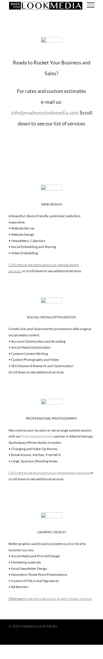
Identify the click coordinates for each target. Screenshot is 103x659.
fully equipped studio (37, 436)
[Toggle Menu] (90, 5)
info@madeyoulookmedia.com (45, 112)
